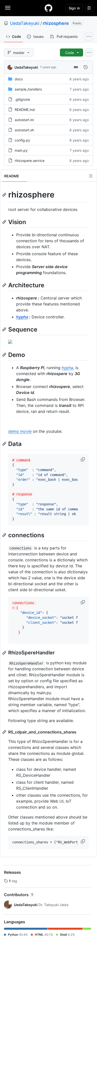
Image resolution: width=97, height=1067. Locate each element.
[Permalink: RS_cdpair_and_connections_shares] (4, 731)
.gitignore (22, 99)
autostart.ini (24, 120)
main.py (21, 150)
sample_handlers (28, 89)
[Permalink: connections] (4, 535)
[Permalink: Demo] (4, 354)
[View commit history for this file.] (85, 67)
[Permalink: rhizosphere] (4, 194)
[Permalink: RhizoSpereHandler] (4, 652)
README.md (25, 109)
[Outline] (90, 176)
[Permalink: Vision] (4, 221)
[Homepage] (48, 8)
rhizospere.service (30, 160)
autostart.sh (24, 130)
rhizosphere (56, 23)
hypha (22, 316)
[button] (83, 459)
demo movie (20, 431)
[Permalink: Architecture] (4, 285)
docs (19, 79)
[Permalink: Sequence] (4, 329)
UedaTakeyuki (24, 23)
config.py (22, 140)
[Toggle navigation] (7, 7)
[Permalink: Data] (4, 443)
